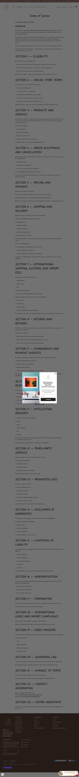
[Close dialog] (55, 374)
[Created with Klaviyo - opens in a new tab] (39, 404)
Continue (48, 399)
